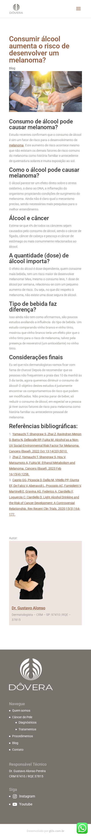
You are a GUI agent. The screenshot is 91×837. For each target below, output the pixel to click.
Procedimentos (22, 736)
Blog (12, 68)
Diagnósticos (27, 722)
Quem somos (21, 710)
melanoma (16, 145)
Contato (17, 749)
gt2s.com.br (56, 831)
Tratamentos (27, 729)
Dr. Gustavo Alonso (28, 608)
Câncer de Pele (22, 717)
